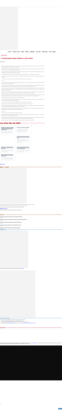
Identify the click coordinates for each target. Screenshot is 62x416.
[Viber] (40, 63)
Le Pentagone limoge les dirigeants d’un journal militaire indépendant (10, 227)
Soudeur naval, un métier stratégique (23, 127)
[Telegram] (30, 63)
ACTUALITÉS (5, 55)
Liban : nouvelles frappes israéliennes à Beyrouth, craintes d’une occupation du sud (23, 137)
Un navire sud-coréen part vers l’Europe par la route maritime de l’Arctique (11, 216)
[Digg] (35, 63)
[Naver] (43, 63)
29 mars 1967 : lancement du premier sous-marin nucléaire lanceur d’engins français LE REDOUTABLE (23, 148)
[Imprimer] (25, 63)
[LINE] (38, 63)
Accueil (2, 55)
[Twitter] (10, 63)
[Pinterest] (12, 63)
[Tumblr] (28, 63)
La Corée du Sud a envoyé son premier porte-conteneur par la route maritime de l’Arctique (13, 219)
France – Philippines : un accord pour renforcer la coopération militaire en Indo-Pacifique (7, 155)
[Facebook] (7, 63)
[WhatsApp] (15, 63)
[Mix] (33, 63)
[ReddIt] (20, 63)
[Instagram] (4, 412)
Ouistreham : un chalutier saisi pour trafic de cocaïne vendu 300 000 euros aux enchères (7, 148)
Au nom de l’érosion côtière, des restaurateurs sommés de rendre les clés (11, 222)
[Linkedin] (17, 63)
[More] (46, 63)
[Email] (22, 63)
